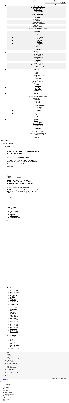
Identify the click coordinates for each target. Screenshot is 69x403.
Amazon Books (38, 48)
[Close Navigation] (55, 4)
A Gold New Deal (38, 57)
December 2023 (14, 304)
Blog (38, 36)
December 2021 (14, 326)
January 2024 (13, 303)
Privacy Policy (14, 346)
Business (39, 39)
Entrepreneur (37, 31)
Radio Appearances (38, 11)
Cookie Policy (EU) (15, 348)
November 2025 (14, 292)
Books (36, 52)
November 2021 (14, 327)
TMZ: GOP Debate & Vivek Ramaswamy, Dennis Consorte (20, 182)
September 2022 (14, 324)
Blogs (37, 16)
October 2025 (13, 294)
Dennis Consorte (4, 140)
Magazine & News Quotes (38, 7)
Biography (38, 20)
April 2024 (13, 300)
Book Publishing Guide (38, 66)
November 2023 (14, 306)
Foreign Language (39, 45)
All (7, 375)
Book (11, 340)
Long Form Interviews (13, 372)
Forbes (38, 32)
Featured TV (10, 148)
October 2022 (13, 322)
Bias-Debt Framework (38, 63)
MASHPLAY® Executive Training (37, 28)
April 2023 (13, 313)
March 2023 (13, 315)
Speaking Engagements (16, 345)
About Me (36, 19)
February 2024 (14, 301)
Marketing (39, 40)
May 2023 (12, 312)
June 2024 (12, 298)
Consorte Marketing (60, 378)
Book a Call (36, 69)
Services (36, 25)
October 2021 (13, 329)
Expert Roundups (39, 37)
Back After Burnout (38, 54)
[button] (0, 381)
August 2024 (13, 295)
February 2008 (14, 332)
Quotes (9, 366)
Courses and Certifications (38, 23)
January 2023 (13, 318)
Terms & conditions (15, 349)
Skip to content (4, 379)
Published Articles (38, 8)
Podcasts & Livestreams (38, 13)
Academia (38, 17)
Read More (10, 166)
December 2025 (14, 291)
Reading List (37, 60)
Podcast (38, 46)
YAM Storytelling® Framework (37, 64)
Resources (36, 61)
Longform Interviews (38, 14)
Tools (37, 58)
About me (12, 342)
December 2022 (14, 319)
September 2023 (14, 307)
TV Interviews (38, 10)
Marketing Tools (37, 22)
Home (36, 4)
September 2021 (14, 330)
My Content (36, 29)
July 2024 (12, 297)
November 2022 (14, 321)
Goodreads (38, 49)
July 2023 (12, 310)
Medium (38, 34)
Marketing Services (38, 26)
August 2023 (13, 309)
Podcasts (9, 373)
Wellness (39, 42)
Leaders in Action (38, 55)
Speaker (36, 51)
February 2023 (14, 316)
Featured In (36, 5)
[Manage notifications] (3, 399)
